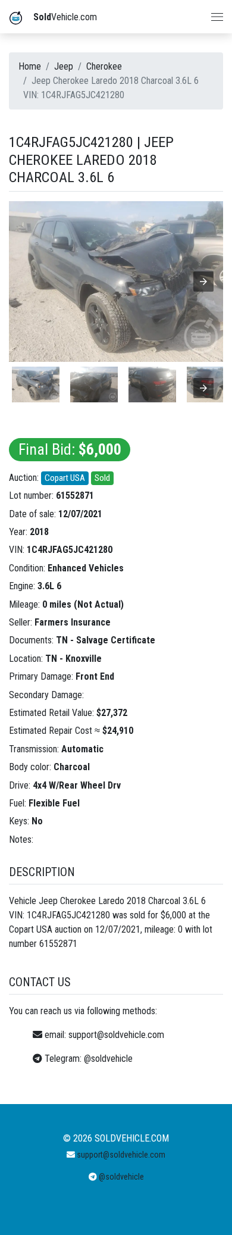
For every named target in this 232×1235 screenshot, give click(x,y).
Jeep (63, 66)
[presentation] (203, 388)
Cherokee (104, 66)
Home (29, 66)
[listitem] (35, 384)
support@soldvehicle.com (116, 1034)
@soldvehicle (108, 1058)
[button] (203, 281)
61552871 (75, 495)
